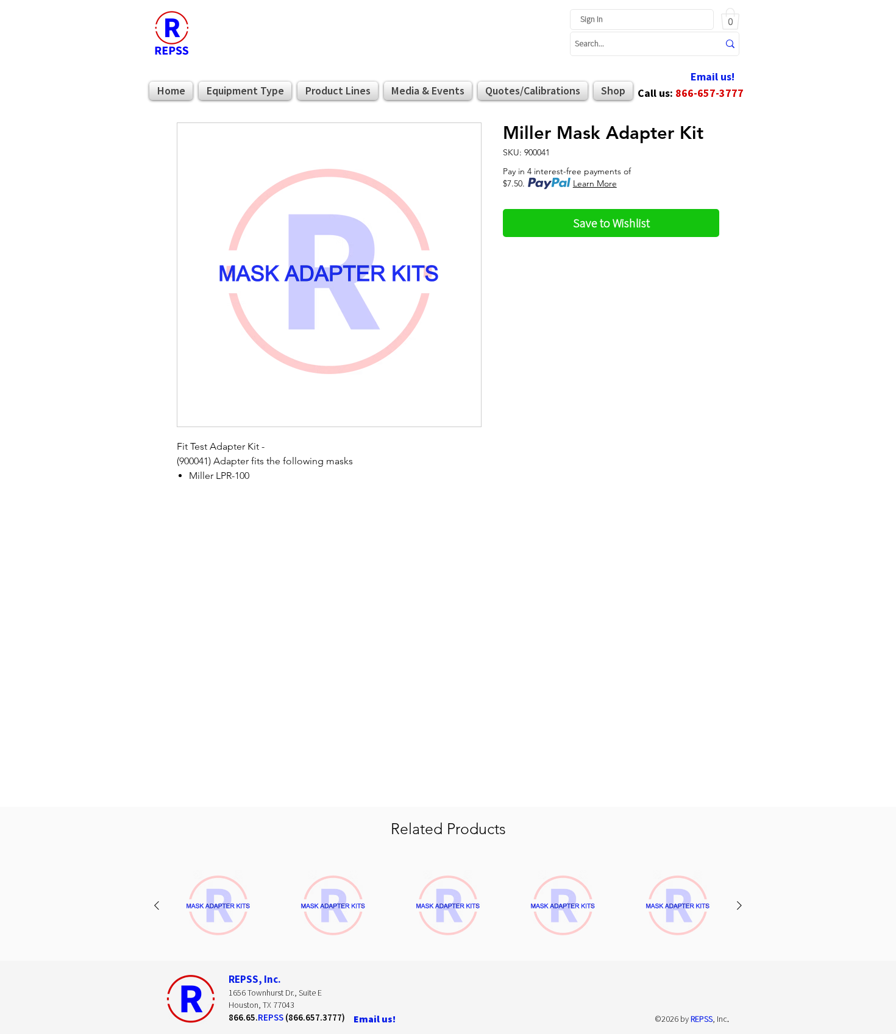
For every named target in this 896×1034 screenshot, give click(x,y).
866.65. (243, 1017)
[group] (448, 906)
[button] (730, 19)
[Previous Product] (156, 905)
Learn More (595, 183)
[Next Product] (739, 905)
